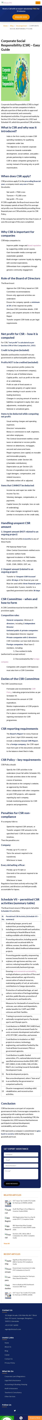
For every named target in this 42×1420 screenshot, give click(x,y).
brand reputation (34, 246)
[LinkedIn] (11, 1410)
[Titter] (15, 1410)
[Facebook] (3, 1410)
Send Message (12, 1183)
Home (5, 26)
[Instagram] (7, 1410)
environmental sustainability (24, 971)
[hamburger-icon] (38, 2)
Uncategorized (21, 26)
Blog (11, 26)
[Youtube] (18, 1410)
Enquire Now (21, 17)
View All (7, 1243)
